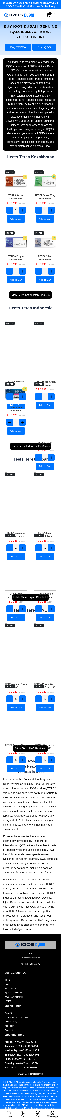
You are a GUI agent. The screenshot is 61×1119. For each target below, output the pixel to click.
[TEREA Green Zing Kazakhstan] (45, 181)
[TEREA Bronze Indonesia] (16, 349)
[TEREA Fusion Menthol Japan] (45, 562)
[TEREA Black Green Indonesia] (45, 349)
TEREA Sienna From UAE (16, 747)
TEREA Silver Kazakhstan (45, 258)
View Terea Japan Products (30, 597)
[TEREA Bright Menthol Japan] (16, 562)
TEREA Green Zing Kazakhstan (45, 197)
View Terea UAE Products (30, 748)
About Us (9, 1013)
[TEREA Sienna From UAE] (16, 713)
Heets (7, 984)
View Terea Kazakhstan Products (30, 295)
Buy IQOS (44, 47)
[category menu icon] (56, 15)
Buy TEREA (18, 47)
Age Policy (9, 1026)
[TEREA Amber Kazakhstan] (16, 181)
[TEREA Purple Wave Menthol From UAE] (45, 652)
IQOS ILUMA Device (13, 992)
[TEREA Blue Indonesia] (16, 393)
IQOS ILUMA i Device (14, 997)
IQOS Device (10, 988)
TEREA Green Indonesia (45, 444)
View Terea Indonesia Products (30, 446)
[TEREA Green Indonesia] (45, 410)
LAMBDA (9, 1001)
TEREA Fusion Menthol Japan (45, 595)
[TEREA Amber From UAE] (16, 652)
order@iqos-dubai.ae (30, 957)
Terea (7, 980)
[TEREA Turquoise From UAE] (45, 713)
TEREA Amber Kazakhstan (16, 197)
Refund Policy (11, 1022)
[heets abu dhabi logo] (19, 15)
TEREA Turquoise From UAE (45, 747)
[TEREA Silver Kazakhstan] (45, 242)
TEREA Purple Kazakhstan (16, 258)
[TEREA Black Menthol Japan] (45, 501)
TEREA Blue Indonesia (16, 409)
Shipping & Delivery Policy (16, 1017)
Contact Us (9, 1030)
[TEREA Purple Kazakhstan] (16, 242)
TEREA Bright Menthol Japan (16, 595)
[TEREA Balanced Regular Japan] (16, 501)
